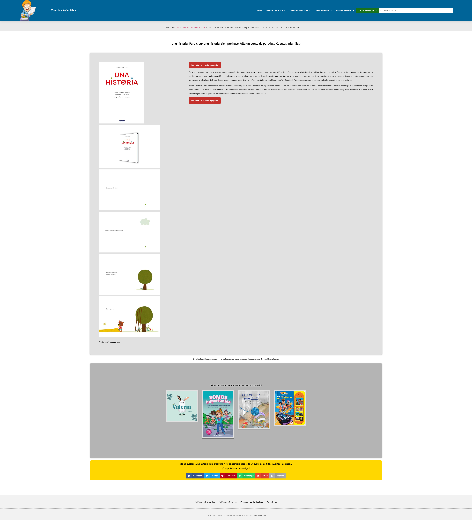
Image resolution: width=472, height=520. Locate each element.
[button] (195, 475)
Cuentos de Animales (299, 10)
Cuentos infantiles (63, 10)
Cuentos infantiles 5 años (193, 27)
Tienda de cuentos (366, 10)
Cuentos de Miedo (343, 10)
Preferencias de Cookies (251, 502)
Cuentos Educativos (274, 10)
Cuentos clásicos (322, 10)
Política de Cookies (228, 502)
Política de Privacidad (205, 502)
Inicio (259, 10)
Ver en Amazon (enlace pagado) (204, 65)
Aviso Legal (272, 502)
